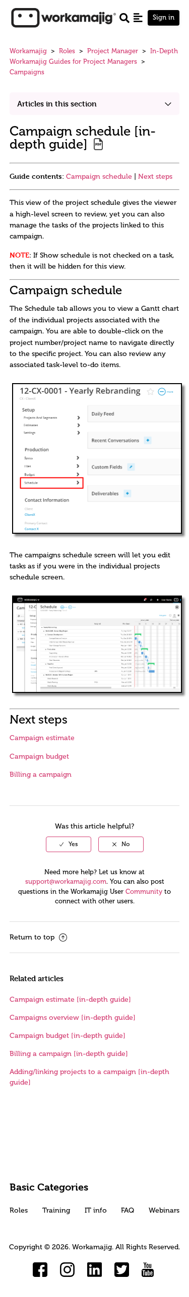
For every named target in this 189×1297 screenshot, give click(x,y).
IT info (96, 1210)
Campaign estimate (42, 738)
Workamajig (28, 51)
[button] (138, 18)
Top (108, 1274)
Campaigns (27, 72)
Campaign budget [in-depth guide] (67, 1035)
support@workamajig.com (65, 881)
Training (56, 1210)
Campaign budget (39, 756)
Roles (67, 51)
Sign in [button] (163, 17)
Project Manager (112, 51)
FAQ (127, 1210)
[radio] (68, 844)
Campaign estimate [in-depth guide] (70, 999)
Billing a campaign (41, 774)
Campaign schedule (99, 176)
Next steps (155, 176)
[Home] (63, 17)
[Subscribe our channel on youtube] (149, 1269)
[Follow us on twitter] (122, 1269)
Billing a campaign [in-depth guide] (69, 1053)
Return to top (33, 937)
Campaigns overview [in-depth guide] (73, 1017)
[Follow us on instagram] (67, 1269)
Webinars (164, 1210)
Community (143, 891)
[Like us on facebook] (40, 1269)
